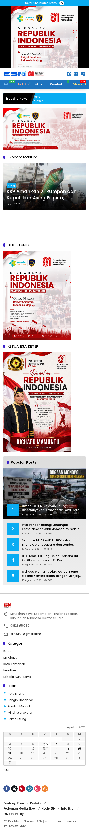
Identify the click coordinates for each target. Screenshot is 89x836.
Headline (9, 670)
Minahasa (10, 658)
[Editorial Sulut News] (24, 74)
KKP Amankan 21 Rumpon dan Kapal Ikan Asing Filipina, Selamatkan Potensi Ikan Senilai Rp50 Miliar (44, 194)
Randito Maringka (20, 706)
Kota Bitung (16, 694)
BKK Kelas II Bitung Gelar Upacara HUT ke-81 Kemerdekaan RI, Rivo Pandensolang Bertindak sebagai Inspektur (51, 558)
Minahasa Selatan (20, 713)
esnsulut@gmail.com (25, 634)
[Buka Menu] (76, 73)
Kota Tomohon (14, 664)
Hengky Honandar (20, 700)
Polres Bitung (17, 719)
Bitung (11, 185)
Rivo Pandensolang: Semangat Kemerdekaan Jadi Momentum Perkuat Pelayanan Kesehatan (51, 527)
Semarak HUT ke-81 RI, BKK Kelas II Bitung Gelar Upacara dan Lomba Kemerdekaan (47, 543)
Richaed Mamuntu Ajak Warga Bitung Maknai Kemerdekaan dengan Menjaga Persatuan (51, 574)
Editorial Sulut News (17, 677)
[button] (69, 73)
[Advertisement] (44, 226)
